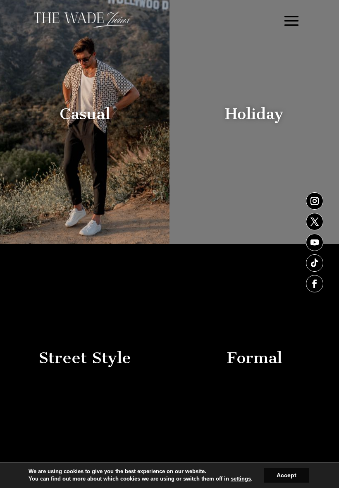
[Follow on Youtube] (314, 242)
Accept (286, 475)
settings (241, 479)
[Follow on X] (314, 221)
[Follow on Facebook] (314, 283)
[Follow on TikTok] (314, 263)
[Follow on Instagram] (314, 201)
